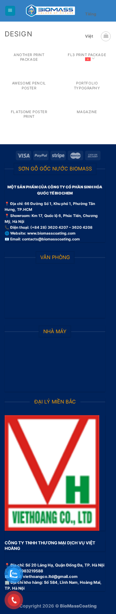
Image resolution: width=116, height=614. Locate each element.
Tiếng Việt (90, 25)
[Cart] (106, 36)
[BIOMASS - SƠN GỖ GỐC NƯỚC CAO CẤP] (50, 11)
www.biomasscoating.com (51, 233)
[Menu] (10, 11)
